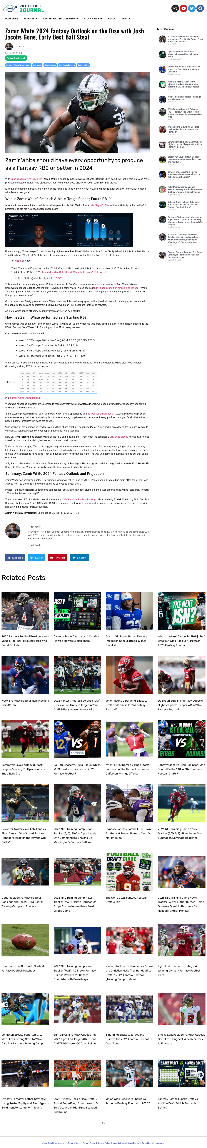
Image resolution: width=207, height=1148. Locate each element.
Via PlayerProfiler (100, 205)
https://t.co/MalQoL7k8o (55, 272)
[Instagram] (175, 8)
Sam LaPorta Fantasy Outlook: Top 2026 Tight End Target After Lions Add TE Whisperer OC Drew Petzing (75, 1039)
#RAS (18, 261)
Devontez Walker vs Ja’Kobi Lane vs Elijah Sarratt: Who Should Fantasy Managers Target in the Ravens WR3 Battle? (185, 221)
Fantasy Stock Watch (16, 58)
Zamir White (83, 65)
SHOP (124, 18)
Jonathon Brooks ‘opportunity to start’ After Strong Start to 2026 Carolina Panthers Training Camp (22, 1039)
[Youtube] (183, 8)
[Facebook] (200, 8)
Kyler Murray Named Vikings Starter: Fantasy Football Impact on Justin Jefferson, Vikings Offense (185, 189)
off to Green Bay (26, 179)
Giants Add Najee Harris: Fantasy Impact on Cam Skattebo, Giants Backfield (184, 69)
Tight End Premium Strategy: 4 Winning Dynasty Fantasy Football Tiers (179, 971)
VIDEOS (111, 18)
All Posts (36, 545)
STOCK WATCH (91, 18)
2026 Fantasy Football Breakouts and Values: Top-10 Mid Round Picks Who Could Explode (185, 39)
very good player (118, 436)
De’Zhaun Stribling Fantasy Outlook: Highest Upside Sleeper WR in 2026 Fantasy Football (185, 144)
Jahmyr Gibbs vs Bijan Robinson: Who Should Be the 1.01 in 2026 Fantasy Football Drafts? (183, 204)
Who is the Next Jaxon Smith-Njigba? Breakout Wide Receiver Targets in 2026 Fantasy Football (183, 84)
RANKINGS (29, 18)
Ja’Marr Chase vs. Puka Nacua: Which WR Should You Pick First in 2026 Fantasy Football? (184, 174)
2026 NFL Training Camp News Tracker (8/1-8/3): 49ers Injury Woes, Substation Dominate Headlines (181, 833)
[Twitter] (192, 8)
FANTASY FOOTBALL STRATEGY (59, 18)
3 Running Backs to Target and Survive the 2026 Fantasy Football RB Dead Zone (129, 1039)
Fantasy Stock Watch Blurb (18, 65)
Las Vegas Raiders (67, 65)
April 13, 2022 (54, 278)
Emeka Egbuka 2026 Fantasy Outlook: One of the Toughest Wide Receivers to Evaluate (181, 1039)
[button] (15, 557)
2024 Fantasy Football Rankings (79, 499)
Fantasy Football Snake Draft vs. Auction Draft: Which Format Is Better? (178, 1103)
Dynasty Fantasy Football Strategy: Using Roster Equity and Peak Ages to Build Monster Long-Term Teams (25, 1103)
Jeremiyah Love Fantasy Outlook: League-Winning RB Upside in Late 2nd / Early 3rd (184, 159)
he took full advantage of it (101, 413)
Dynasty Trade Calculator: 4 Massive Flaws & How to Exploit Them (183, 54)
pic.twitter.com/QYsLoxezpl (91, 272)
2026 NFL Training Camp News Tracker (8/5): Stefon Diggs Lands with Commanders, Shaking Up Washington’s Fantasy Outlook (184, 238)
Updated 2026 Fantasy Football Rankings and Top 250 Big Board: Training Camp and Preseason (22, 902)
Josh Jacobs (50, 65)
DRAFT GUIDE (11, 18)
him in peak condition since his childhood (116, 287)
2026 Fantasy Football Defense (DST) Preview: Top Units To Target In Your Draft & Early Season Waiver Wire (185, 113)
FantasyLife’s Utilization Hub (25, 397)
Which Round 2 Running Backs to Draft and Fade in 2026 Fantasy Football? (183, 129)
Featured (37, 65)
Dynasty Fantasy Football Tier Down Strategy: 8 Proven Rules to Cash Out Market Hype (185, 255)
